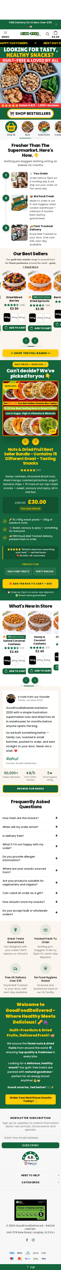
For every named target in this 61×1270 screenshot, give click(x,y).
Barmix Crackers (39, 297)
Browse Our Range (30, 788)
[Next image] (35, 441)
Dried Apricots (14, 301)
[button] (14, 305)
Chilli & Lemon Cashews (39, 638)
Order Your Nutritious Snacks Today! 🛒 (31, 1099)
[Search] (47, 34)
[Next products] (35, 340)
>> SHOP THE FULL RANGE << (30, 353)
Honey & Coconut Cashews (14, 640)
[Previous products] (26, 340)
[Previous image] (25, 441)
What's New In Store (30, 606)
